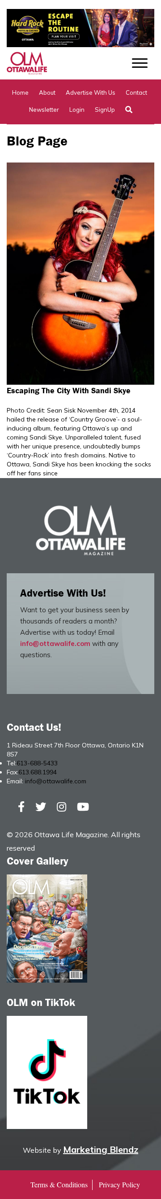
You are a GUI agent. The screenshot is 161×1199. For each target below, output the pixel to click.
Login (77, 109)
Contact (136, 92)
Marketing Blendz (100, 1149)
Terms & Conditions (59, 1184)
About (47, 92)
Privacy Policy (119, 1184)
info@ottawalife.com (55, 643)
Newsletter (44, 109)
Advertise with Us (90, 92)
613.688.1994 (37, 772)
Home (20, 92)
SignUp (105, 109)
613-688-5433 (37, 763)
